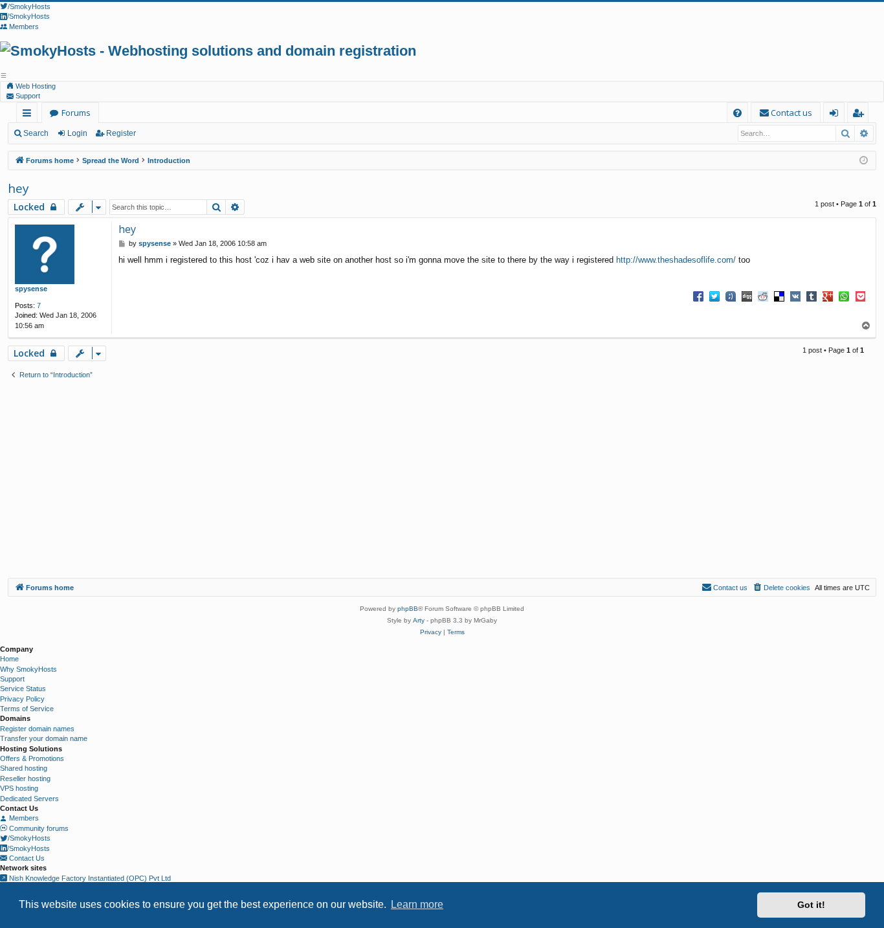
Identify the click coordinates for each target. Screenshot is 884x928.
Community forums (38, 828)
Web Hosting (35, 86)
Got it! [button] (811, 905)
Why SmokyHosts (28, 669)
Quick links (29, 115)
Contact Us (26, 858)
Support (27, 96)
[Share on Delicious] (779, 296)
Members (23, 818)
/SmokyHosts (29, 838)
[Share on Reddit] (763, 296)
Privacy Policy (22, 699)
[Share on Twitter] (714, 296)
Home (9, 659)
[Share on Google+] (828, 296)
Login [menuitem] (836, 115)
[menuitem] (737, 113)
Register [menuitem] (860, 115)
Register (121, 133)
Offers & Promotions (32, 758)
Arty (419, 620)
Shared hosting (23, 768)
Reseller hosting (25, 778)
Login (77, 133)
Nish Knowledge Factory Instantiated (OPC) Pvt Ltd (89, 878)
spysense (31, 289)
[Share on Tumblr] (811, 296)
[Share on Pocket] (860, 296)
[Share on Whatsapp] (844, 296)
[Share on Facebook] (698, 296)
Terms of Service (27, 709)
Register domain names (37, 729)
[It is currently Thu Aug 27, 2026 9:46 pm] (863, 160)
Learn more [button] (417, 904)
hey (18, 188)
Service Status (23, 688)
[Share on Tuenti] (731, 296)
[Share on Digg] (747, 296)
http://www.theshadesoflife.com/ (676, 260)
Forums (76, 112)
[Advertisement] (442, 480)
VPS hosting (19, 788)
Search (36, 133)
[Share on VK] (795, 296)
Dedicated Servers (29, 798)
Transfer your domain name (43, 738)
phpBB (407, 608)
